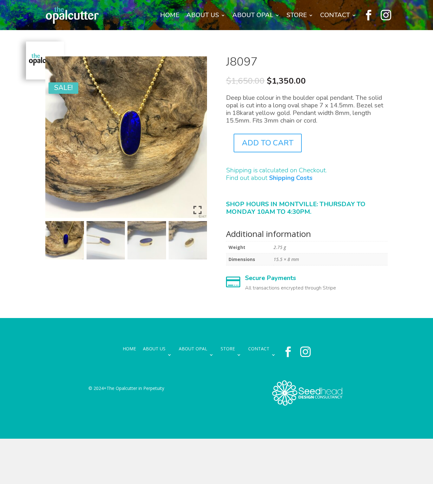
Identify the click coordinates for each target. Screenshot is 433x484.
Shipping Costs (291, 178)
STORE (297, 15)
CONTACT (335, 15)
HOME (169, 15)
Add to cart (268, 143)
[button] (197, 139)
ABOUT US (202, 15)
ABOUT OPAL (252, 15)
